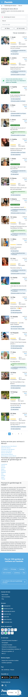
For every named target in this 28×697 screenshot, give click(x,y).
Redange (3, 475)
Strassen (3, 467)
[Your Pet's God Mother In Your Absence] (14, 380)
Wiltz (2, 474)
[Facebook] (2, 685)
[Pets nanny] (14, 110)
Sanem (2, 477)
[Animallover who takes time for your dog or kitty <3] (14, 421)
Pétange (3, 479)
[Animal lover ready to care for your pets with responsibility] (14, 186)
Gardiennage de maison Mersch (8, 456)
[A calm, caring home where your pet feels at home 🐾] (14, 94)
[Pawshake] (8, 2)
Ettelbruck (3, 472)
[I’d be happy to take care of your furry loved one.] (14, 166)
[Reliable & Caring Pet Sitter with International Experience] (14, 147)
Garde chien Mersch (6, 447)
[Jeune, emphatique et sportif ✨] (14, 206)
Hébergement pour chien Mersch (9, 446)
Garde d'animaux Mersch (7, 454)
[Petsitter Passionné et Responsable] (14, 246)
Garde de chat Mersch (6, 452)
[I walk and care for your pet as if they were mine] (14, 127)
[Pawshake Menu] (2, 2)
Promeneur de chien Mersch (7, 449)
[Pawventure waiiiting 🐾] (14, 266)
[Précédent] (6, 433)
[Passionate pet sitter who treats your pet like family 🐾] (14, 400)
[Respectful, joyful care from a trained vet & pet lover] (14, 66)
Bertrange (3, 470)
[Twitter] (5, 685)
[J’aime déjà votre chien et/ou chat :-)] (14, 285)
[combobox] (14, 17)
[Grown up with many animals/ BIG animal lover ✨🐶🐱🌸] (14, 305)
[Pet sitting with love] (14, 360)
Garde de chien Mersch (6, 451)
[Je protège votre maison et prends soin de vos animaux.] (14, 45)
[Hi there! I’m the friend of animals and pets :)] (14, 340)
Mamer (2, 469)
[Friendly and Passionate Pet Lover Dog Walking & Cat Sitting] (14, 226)
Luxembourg (4, 464)
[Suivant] (21, 433)
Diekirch (3, 466)
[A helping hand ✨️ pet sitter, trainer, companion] (14, 323)
